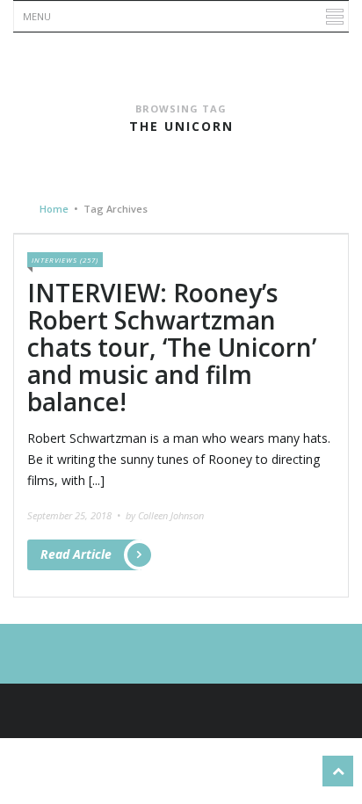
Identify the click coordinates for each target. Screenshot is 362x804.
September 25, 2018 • (75, 515)
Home (54, 208)
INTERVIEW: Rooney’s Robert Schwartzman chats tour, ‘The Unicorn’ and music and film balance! (171, 346)
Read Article (76, 554)
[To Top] (337, 771)
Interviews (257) (65, 259)
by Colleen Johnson (165, 515)
